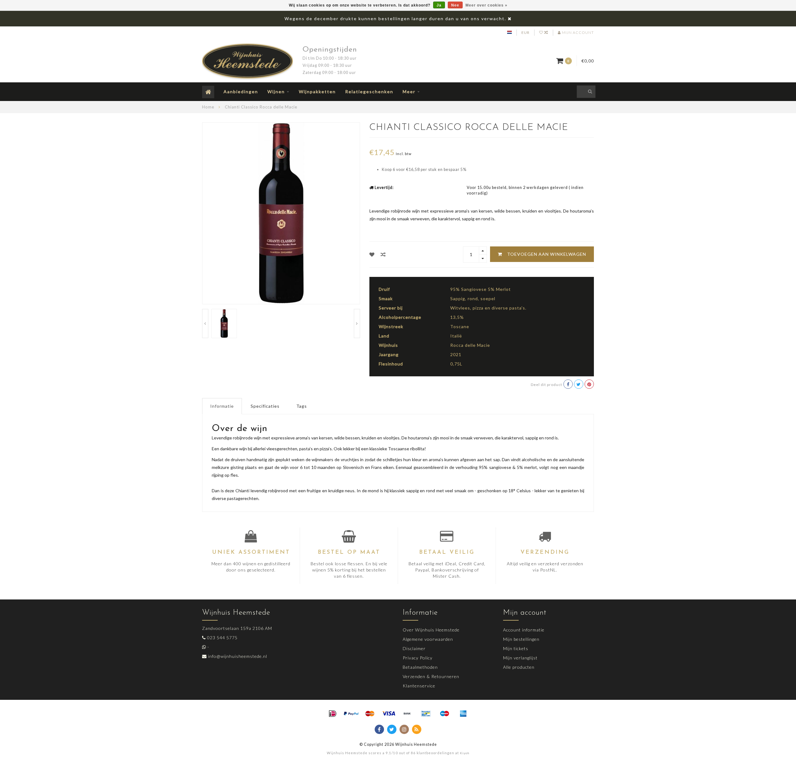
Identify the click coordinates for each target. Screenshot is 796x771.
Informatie (222, 406)
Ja (439, 5)
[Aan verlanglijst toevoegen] (372, 254)
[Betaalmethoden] (332, 713)
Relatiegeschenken (369, 91)
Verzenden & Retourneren (431, 676)
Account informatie (523, 629)
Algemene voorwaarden (428, 639)
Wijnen (276, 91)
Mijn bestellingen (521, 639)
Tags (301, 406)
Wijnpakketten (317, 91)
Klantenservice (419, 685)
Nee (455, 5)
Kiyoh (465, 753)
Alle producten (519, 667)
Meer (409, 91)
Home (208, 106)
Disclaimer (414, 648)
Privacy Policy (418, 657)
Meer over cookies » (486, 5)
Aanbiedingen (241, 91)
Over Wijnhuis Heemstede (431, 629)
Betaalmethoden (420, 667)
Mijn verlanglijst (520, 657)
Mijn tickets (515, 648)
